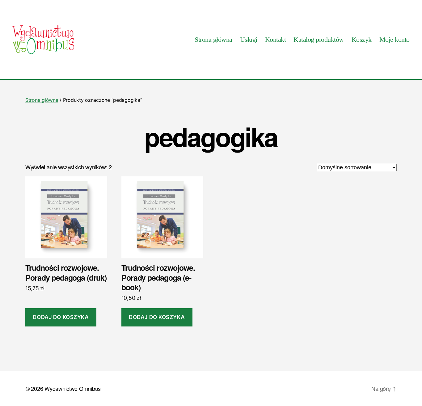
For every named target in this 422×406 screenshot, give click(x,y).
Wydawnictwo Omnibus (72, 388)
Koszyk (362, 39)
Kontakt (275, 39)
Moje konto (394, 39)
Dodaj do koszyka (61, 317)
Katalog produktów (318, 39)
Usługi (248, 39)
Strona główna (213, 39)
